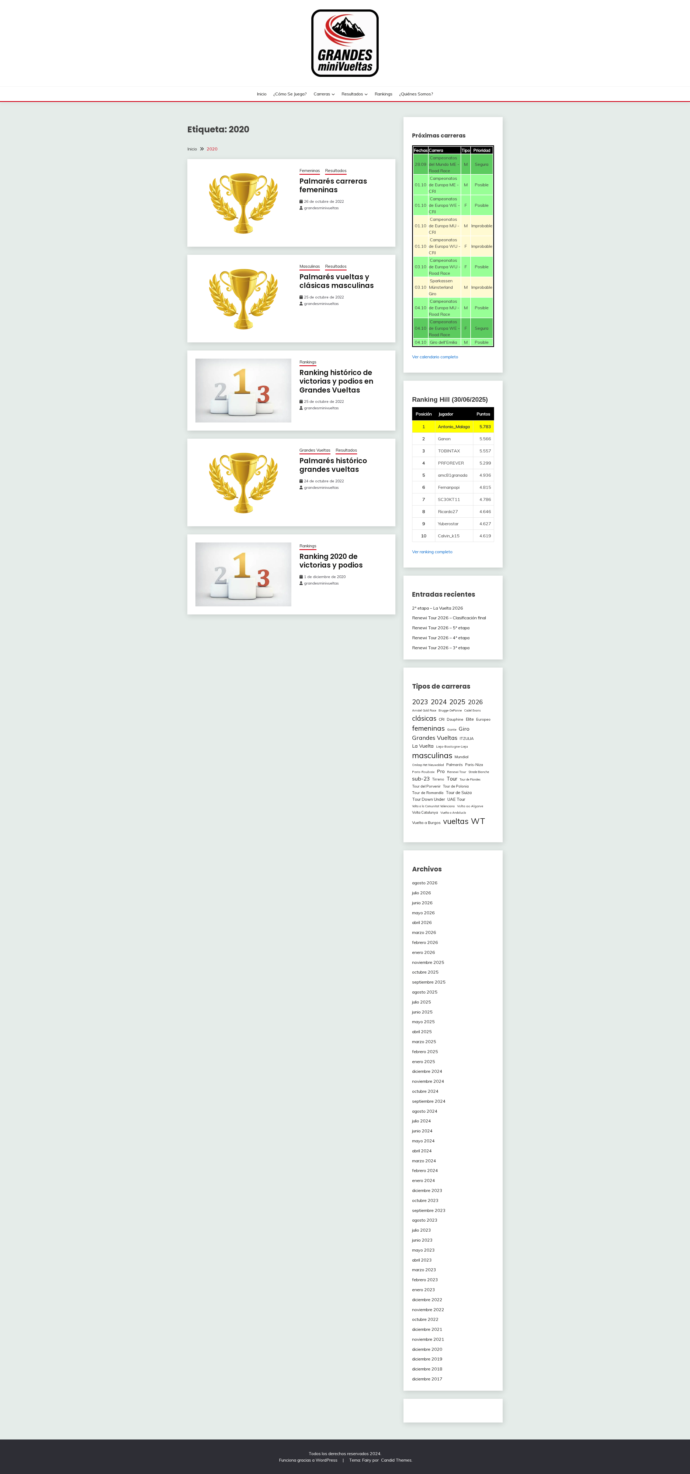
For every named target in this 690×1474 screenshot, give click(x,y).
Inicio (262, 94)
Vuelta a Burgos (426, 822)
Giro (464, 728)
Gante (451, 729)
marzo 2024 (424, 1160)
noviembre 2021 (428, 1339)
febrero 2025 (425, 1051)
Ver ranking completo (432, 551)
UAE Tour (456, 799)
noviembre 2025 (428, 962)
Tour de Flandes (470, 779)
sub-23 (421, 778)
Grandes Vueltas (314, 450)
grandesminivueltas (321, 207)
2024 (439, 702)
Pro (441, 771)
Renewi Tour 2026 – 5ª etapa (441, 627)
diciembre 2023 (427, 1190)
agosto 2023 (424, 1220)
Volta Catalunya (425, 812)
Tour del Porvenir (426, 786)
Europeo (483, 719)
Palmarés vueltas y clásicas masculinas (336, 281)
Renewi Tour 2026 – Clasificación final (449, 617)
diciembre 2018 (427, 1369)
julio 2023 (421, 1230)
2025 (457, 702)
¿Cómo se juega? (290, 94)
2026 (475, 702)
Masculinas (309, 266)
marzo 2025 (424, 1041)
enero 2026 (423, 952)
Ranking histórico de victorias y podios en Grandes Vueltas (336, 381)
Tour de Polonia (456, 786)
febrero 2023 (425, 1279)
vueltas (455, 821)
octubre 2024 (425, 1091)
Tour (452, 778)
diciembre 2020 (427, 1349)
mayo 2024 (423, 1140)
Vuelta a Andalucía (453, 813)
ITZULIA (467, 738)
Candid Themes (396, 1460)
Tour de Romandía (427, 792)
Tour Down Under (428, 799)
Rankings (383, 94)
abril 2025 (422, 1031)
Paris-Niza (474, 764)
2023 (420, 702)
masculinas (432, 755)
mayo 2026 (423, 912)
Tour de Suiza (459, 792)
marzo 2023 (424, 1269)
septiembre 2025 (429, 982)
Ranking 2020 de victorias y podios (331, 561)
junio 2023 (422, 1240)
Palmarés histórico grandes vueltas (333, 465)
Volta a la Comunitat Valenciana (433, 806)
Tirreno (438, 779)
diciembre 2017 (427, 1379)
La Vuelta (423, 746)
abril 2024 (422, 1150)
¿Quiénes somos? (416, 94)
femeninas (428, 728)
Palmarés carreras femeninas (333, 185)
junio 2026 (422, 902)
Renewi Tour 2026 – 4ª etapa (441, 637)
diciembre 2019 (427, 1359)
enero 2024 (423, 1180)
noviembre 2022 (428, 1309)
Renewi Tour (456, 772)
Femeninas (309, 170)
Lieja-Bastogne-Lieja (452, 746)
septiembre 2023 (429, 1210)
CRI (441, 719)
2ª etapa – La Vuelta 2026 (437, 608)
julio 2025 (421, 1002)
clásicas (424, 718)
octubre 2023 (425, 1200)
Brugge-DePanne (450, 710)
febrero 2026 (425, 942)
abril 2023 (422, 1260)
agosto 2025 (424, 992)
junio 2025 (422, 1012)
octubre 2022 (425, 1319)
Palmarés (454, 764)
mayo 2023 (423, 1250)
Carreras (322, 94)
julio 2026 (421, 892)
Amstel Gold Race (424, 710)
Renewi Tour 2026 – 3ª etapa (441, 647)
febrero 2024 (425, 1170)
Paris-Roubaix (423, 772)
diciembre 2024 (427, 1071)
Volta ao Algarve (470, 806)
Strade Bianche (478, 772)
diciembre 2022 (427, 1299)
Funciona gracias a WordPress (309, 1460)
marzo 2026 (424, 932)
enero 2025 (423, 1061)
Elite (470, 719)
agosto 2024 (424, 1111)
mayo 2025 (423, 1021)
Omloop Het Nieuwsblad (428, 765)
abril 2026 (422, 922)
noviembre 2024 (428, 1081)
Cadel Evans (472, 710)
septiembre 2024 (429, 1101)
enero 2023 (423, 1289)
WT (478, 821)
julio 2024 (421, 1120)
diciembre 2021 (427, 1329)
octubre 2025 (425, 972)
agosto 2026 (424, 882)
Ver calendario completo (435, 356)
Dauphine (455, 719)
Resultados (352, 94)
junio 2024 (422, 1130)
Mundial (461, 756)
